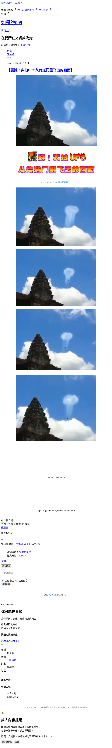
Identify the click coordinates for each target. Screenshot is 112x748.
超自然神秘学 (64, 182)
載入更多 (6, 566)
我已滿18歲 (7, 742)
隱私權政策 (72, 707)
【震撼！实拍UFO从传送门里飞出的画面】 (40, 70)
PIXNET (34, 707)
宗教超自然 (25, 552)
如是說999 (11, 22)
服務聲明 (84, 707)
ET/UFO (23, 555)
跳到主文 (5, 30)
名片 (9, 58)
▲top (3, 561)
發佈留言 (6, 584)
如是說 (4, 527)
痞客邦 (19, 544)
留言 (26, 544)
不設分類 (25, 45)
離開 (17, 742)
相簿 (9, 51)
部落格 (10, 54)
